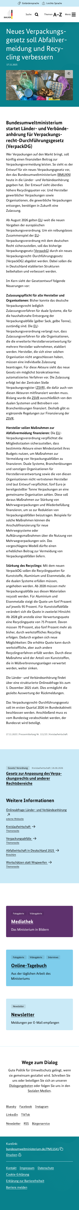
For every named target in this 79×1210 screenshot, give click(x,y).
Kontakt (11, 1168)
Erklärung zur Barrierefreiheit (25, 1181)
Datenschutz (46, 1168)
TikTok (25, 1115)
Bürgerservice (41, 1123)
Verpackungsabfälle (19, 840)
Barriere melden (16, 1187)
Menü (68, 14)
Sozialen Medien (39, 1091)
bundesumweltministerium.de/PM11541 (32, 1149)
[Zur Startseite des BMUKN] (7, 14)
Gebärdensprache (30, 3)
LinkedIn (12, 1115)
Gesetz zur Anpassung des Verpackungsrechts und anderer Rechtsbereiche (34, 778)
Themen (48, 16)
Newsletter (22, 1014)
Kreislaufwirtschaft (18, 828)
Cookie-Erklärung (17, 1174)
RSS (26, 1123)
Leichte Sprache (54, 3)
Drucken (11, 1155)
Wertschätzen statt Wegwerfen (27, 864)
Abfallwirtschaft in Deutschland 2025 (30, 852)
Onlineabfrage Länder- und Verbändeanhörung (36, 814)
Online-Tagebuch (29, 965)
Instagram (41, 1106)
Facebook (25, 1106)
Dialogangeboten (21, 1086)
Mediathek (22, 921)
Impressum (27, 1168)
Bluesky (11, 1106)
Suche (29, 14)
